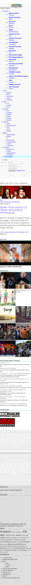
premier (14, 550)
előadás (10, 546)
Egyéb (5, 133)
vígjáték (6, 552)
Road (18, 542)
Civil (8, 127)
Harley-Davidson (20, 546)
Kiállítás (9, 114)
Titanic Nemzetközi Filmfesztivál (10, 202)
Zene (4, 91)
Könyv (8, 116)
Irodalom (9, 113)
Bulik (8, 94)
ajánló (5, 544)
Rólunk (4, 576)
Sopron (13, 532)
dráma (24, 544)
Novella (9, 118)
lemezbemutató (19, 548)
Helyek (9, 136)
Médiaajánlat (6, 574)
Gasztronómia (11, 125)
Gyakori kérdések (7, 570)
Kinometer (10, 155)
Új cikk (5, 160)
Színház (9, 105)
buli (20, 544)
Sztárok (9, 144)
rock (21, 550)
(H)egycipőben (11, 153)
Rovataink (6, 147)
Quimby (14, 542)
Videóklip (9, 100)
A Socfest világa (7, 558)
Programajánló (11, 142)
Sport (8, 129)
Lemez (9, 98)
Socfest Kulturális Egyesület (11, 578)
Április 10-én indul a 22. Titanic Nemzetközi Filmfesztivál (14, 209)
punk (18, 550)
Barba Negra (25, 535)
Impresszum (6, 572)
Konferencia (10, 140)
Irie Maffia (16, 539)
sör (28, 550)
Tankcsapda (25, 542)
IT (7, 138)
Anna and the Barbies (22, 537)
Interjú (9, 151)
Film (8, 103)
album (9, 544)
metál (27, 548)
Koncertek (10, 96)
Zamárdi (18, 532)
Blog (4, 102)
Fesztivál (6, 11)
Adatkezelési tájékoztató (10, 559)
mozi (30, 548)
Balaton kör (10, 149)
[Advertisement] (15, 469)
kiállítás (8, 548)
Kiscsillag (22, 539)
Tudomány (10, 146)
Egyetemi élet (11, 135)
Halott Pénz (8, 540)
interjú (26, 546)
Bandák (9, 92)
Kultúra (5, 109)
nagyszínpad (7, 550)
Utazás (9, 131)
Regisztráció (21, 170)
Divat (8, 124)
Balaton (18, 535)
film (14, 546)
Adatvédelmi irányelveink (15, 526)
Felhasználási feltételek (9, 569)
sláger (25, 550)
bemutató (15, 544)
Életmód (5, 122)
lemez (12, 548)
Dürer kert (13, 537)
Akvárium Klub (10, 535)
